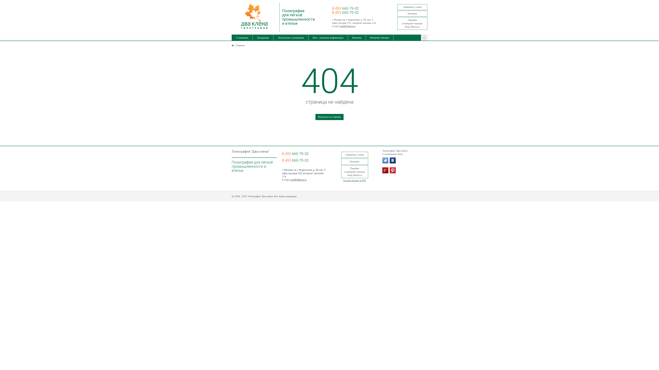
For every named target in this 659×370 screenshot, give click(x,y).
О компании (242, 37)
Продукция (263, 37)
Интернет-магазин (379, 37)
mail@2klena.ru (347, 26)
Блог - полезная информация (328, 37)
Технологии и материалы (291, 37)
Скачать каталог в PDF (354, 180)
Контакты (412, 13)
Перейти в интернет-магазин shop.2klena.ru (412, 23)
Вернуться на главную (329, 116)
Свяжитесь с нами (412, 7)
